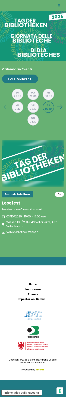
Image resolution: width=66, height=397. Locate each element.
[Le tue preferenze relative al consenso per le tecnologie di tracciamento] (59, 390)
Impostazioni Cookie (31, 299)
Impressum (33, 289)
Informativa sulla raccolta (21, 392)
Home (33, 284)
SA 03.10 (48, 107)
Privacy (33, 294)
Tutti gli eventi (20, 79)
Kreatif (40, 369)
